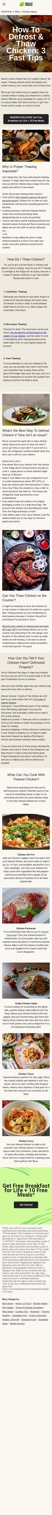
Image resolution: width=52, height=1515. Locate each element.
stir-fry (5, 864)
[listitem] (26, 846)
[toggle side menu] (4, 4)
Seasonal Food (28, 1319)
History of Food (23, 1303)
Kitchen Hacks (40, 1303)
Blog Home (7, 1303)
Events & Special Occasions (29, 1307)
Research (35, 1311)
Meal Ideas (7, 1311)
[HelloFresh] (26, 4)
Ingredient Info (19, 1315)
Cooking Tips (21, 1311)
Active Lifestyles (37, 1315)
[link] (26, 119)
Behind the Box (17, 1323)
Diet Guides (7, 1307)
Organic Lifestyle (10, 1319)
